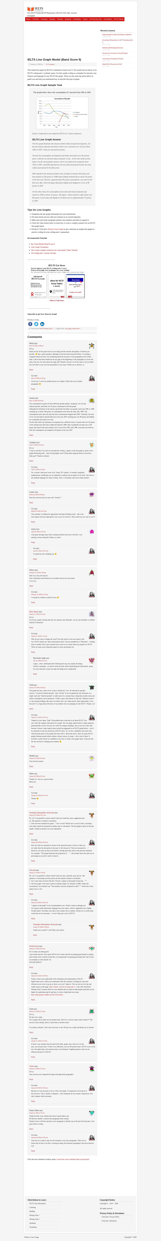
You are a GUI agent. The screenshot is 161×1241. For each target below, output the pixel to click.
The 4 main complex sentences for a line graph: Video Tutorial (54, 250)
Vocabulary (77, 19)
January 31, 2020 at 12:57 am (39, 717)
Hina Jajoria (33, 612)
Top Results (108, 19)
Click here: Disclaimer (109, 1221)
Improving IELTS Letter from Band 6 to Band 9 (117, 34)
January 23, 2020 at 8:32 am (37, 948)
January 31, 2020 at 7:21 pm (39, 636)
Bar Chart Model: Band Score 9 (43, 244)
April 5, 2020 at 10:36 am (36, 445)
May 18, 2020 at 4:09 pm (36, 346)
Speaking (68, 19)
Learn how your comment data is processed (73, 1159)
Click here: (105, 1217)
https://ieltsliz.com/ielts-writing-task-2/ (62, 987)
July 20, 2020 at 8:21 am (40, 661)
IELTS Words (118, 19)
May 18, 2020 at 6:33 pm (38, 378)
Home (28, 19)
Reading (52, 19)
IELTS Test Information (37, 1203)
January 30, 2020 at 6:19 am (37, 758)
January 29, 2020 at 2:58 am (41, 927)
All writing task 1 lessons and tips (43, 253)
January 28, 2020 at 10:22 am (39, 1088)
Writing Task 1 (34, 1215)
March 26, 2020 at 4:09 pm (37, 494)
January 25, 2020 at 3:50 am (37, 872)
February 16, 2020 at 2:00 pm (37, 572)
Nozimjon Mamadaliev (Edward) (41, 813)
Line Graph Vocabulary (40, 247)
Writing (59, 19)
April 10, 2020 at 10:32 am (40, 551)
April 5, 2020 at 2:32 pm (38, 469)
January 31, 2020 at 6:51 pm (37, 614)
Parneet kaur (34, 946)
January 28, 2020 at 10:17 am (39, 795)
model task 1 (76, 328)
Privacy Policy (114, 1217)
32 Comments (50, 64)
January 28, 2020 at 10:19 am (39, 842)
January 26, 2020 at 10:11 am (37, 815)
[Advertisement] (62, 41)
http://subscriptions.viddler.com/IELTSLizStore (47, 995)
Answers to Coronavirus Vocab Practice (115, 53)
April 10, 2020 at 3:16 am (38, 532)
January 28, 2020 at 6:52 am (37, 776)
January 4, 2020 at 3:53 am (36, 1113)
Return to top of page (32, 1237)
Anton (31, 1066)
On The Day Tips (95, 19)
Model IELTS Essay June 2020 (112, 64)
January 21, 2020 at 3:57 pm (39, 1041)
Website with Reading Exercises (112, 48)
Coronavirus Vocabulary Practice (112, 59)
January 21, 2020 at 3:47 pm (37, 1011)
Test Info (36, 19)
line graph (68, 328)
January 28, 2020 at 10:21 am (39, 902)
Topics (85, 19)
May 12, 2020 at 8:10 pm (36, 401)
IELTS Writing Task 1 (46, 328)
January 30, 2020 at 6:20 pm (37, 687)
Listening (44, 19)
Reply (31, 370)
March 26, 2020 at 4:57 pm (38, 511)
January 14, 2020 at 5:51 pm (37, 1069)
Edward (32, 870)
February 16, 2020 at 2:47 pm (39, 594)
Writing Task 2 (34, 1219)
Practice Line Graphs (55, 229)
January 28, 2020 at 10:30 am (39, 976)
